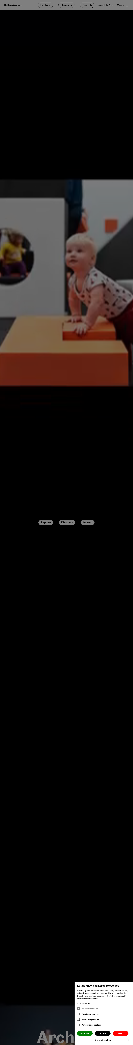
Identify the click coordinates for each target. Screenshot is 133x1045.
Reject (121, 1033)
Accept (103, 1033)
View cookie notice (85, 1003)
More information (103, 1040)
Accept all (84, 1033)
